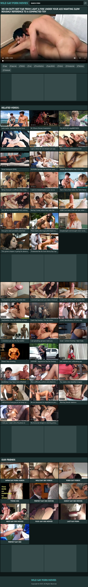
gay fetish (51, 66)
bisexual (7, 70)
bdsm (61, 66)
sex (30, 66)
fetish (23, 66)
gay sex (14, 66)
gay (6, 66)
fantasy (81, 66)
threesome (70, 66)
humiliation (40, 66)
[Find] (85, 3)
